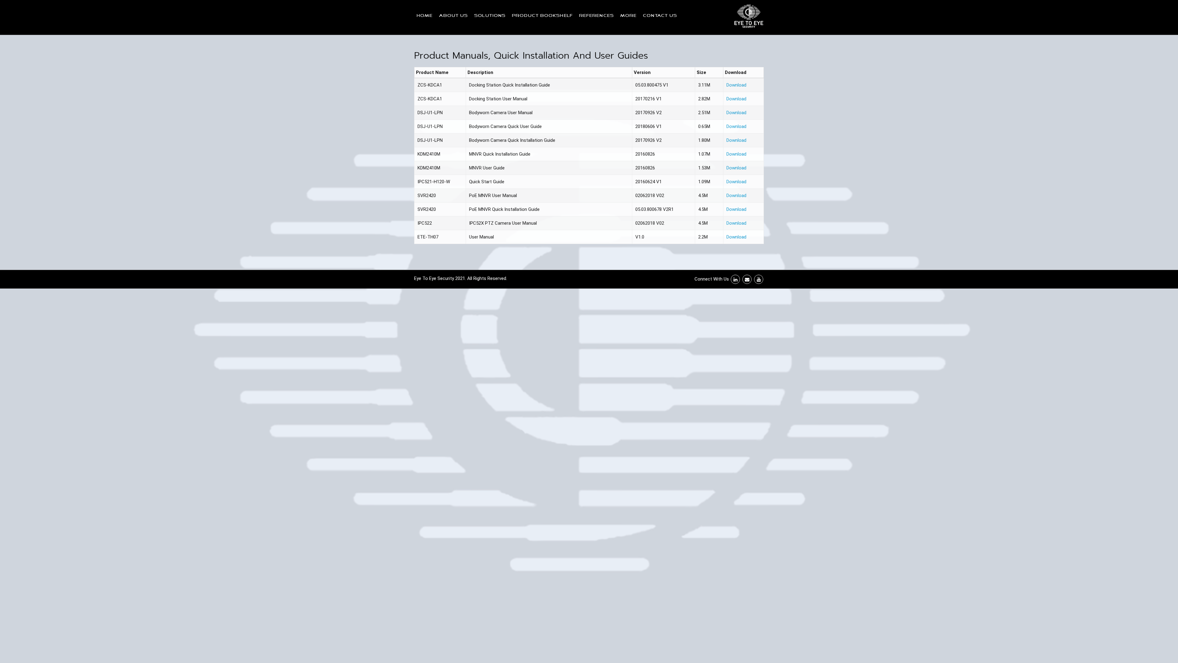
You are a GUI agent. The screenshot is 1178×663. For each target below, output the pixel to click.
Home (425, 16)
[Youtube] (758, 279)
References (596, 16)
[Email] (747, 279)
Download (736, 85)
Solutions (490, 16)
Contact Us (660, 16)
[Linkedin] (735, 279)
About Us (453, 16)
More (628, 16)
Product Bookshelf (542, 16)
